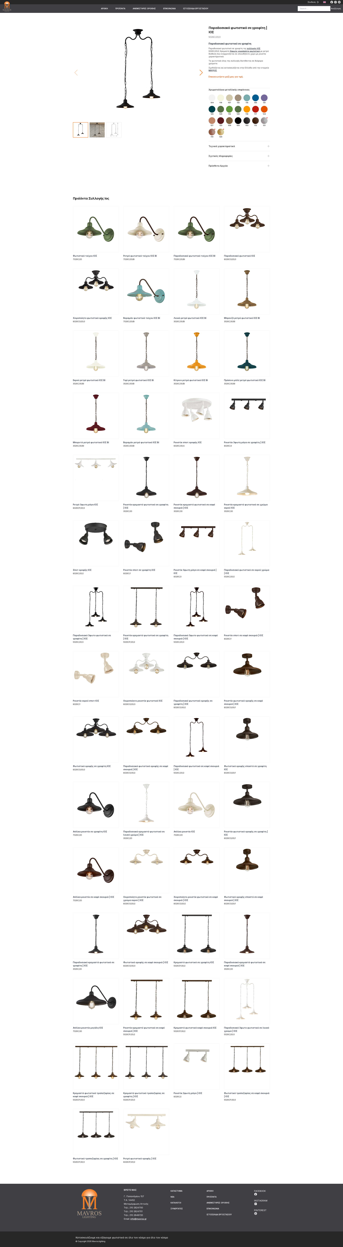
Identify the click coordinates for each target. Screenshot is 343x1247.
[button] (201, 73)
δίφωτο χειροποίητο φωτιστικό (245, 51)
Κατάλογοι (176, 1203)
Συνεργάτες (177, 1208)
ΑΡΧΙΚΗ (104, 8)
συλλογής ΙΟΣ (253, 48)
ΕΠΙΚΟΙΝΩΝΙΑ (169, 8)
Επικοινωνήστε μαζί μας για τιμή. (226, 76)
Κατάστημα (176, 1191)
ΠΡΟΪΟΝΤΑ (120, 8)
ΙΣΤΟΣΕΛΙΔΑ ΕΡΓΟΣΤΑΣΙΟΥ (195, 8)
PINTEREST (260, 1210)
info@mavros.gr (138, 1219)
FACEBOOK (260, 1191)
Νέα (172, 1197)
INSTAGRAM (260, 1200)
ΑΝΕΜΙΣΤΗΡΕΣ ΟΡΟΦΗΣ (144, 8)
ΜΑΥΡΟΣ (213, 70)
